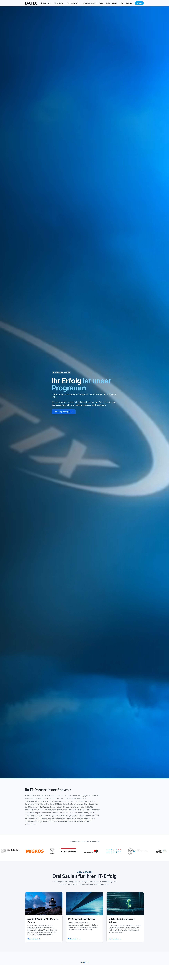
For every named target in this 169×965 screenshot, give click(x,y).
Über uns (129, 3)
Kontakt (139, 3)
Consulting (46, 3)
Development (74, 3)
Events (114, 3)
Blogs (108, 3)
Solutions (60, 3)
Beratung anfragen (62, 412)
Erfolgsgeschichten (89, 3)
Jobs (121, 3)
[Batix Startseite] (31, 3)
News (101, 3)
